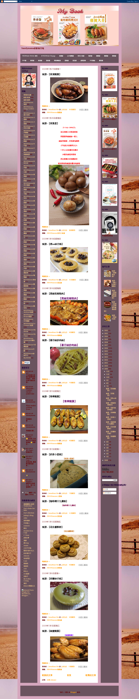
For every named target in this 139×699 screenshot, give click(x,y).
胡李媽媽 (27, 520)
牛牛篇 (24, 61)
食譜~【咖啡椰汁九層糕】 (55, 501)
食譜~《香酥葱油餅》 (114, 273)
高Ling (26, 543)
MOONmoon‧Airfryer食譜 (28, 311)
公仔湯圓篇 (70, 56)
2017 (106, 345)
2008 (106, 460)
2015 (106, 351)
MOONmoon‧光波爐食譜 (29, 153)
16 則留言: (72, 280)
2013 (106, 357)
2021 (106, 333)
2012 (106, 360)
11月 (108, 374)
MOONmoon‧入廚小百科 (29, 114)
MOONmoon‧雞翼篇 (54, 112)
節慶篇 (61, 56)
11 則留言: (72, 513)
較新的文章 (47, 675)
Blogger (73, 692)
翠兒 (25, 528)
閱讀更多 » (46, 106)
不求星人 (27, 523)
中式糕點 (92, 61)
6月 (107, 442)
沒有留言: (72, 230)
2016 (106, 348)
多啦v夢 (26, 538)
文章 (106, 489)
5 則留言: (72, 666)
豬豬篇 (114, 56)
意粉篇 (48, 61)
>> (35, 494)
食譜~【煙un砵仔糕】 (53, 244)
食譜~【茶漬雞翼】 (51, 74)
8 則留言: (72, 332)
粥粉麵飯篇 (57, 61)
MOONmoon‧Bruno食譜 (28, 315)
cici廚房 (26, 574)
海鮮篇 (90, 56)
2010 (106, 366)
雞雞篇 (98, 56)
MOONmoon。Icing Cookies (29, 108)
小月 (25, 569)
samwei (27, 526)
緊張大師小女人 (29, 551)
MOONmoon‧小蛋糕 (54, 496)
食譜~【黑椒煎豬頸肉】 (54, 293)
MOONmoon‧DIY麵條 (28, 320)
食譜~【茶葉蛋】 (50, 123)
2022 (106, 330)
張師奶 (26, 566)
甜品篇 (75, 61)
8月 (107, 383)
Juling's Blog (28, 515)
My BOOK (27, 358)
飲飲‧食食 (27, 97)
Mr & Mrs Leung (27, 580)
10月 (108, 377)
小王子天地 (27, 548)
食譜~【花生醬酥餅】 (53, 527)
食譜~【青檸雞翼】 (51, 396)
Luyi (25, 561)
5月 (107, 445)
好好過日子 (27, 553)
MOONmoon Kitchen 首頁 (29, 56)
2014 (106, 354)
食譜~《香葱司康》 (114, 317)
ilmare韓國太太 (29, 586)
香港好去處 (27, 95)
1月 (107, 456)
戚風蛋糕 (83, 61)
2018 (106, 342)
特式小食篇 (81, 56)
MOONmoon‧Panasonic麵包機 (29, 340)
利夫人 (26, 571)
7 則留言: (72, 493)
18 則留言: (72, 109)
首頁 (69, 675)
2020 (106, 336)
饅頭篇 (101, 61)
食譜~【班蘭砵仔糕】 (53, 578)
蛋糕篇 (67, 61)
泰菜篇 (32, 61)
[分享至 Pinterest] (87, 110)
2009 (106, 369)
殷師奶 (26, 563)
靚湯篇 (40, 61)
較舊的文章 (91, 675)
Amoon (26, 556)
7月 (107, 386)
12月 (108, 371)
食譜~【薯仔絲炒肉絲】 (54, 340)
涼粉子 (26, 576)
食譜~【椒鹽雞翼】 (51, 631)
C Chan (26, 535)
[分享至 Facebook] (86, 110)
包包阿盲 (27, 558)
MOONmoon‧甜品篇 (54, 283)
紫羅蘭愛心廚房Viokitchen (29, 505)
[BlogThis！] (82, 110)
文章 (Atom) (51, 680)
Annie (26, 545)
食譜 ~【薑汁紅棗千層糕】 (114, 283)
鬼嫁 (25, 540)
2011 (106, 363)
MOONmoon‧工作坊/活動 (29, 127)
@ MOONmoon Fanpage (48, 56)
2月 (107, 454)
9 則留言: (72, 383)
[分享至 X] (84, 110)
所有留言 (107, 493)
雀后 (25, 583)
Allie (25, 518)
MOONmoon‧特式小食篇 (56, 233)
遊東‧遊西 (27, 100)
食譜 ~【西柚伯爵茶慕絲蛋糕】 (114, 294)
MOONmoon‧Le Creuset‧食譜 (29, 324)
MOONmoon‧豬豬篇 (54, 335)
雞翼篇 (106, 56)
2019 (106, 339)
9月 (107, 380)
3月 (107, 451)
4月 (107, 448)
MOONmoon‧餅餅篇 (54, 568)
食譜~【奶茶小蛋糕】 (53, 454)
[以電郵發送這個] (80, 110)
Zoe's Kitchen (29, 513)
